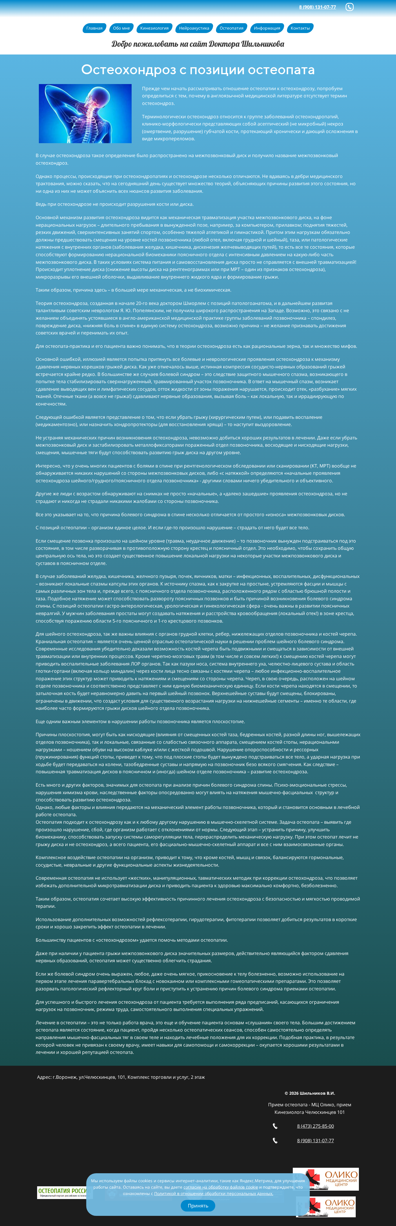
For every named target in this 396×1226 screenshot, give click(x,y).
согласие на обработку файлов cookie (221, 1187)
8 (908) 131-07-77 (315, 1140)
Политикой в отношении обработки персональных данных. (213, 1193)
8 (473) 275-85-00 (315, 1126)
